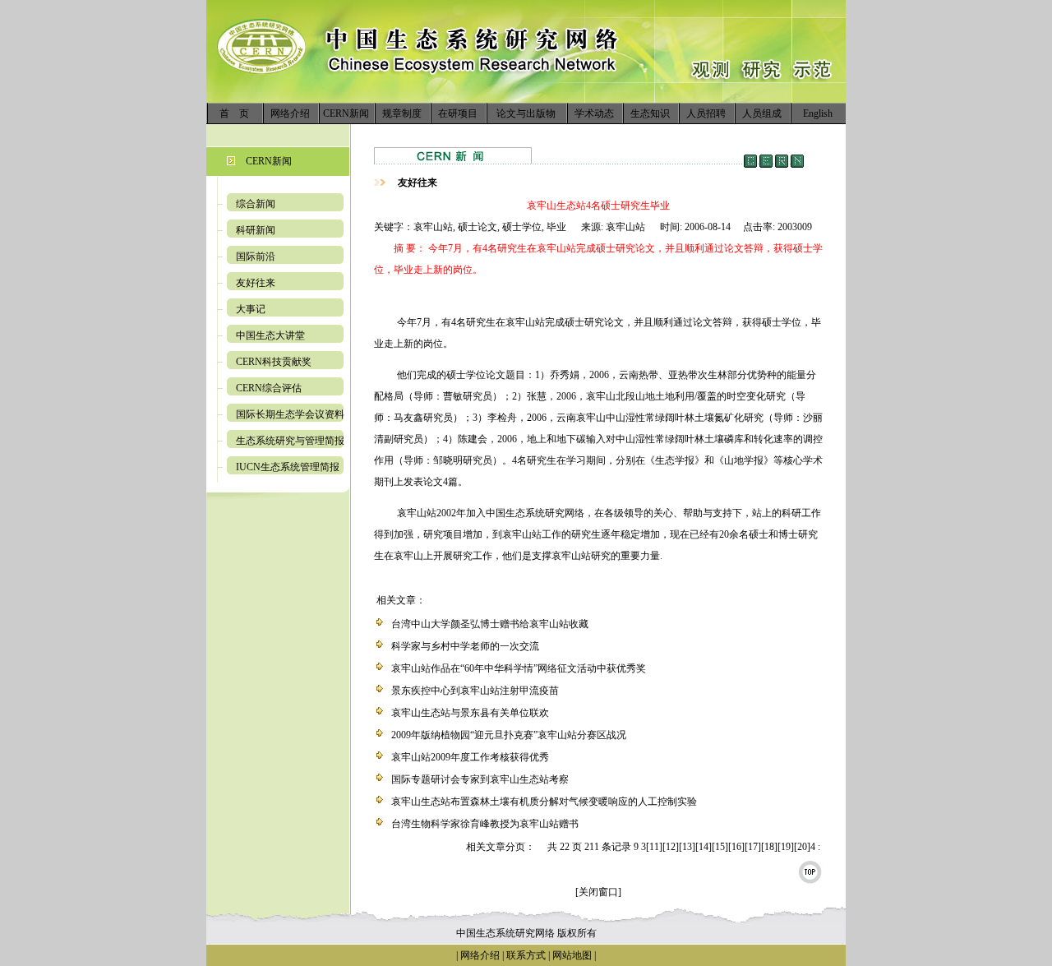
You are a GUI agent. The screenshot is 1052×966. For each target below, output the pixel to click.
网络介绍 (290, 113)
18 (769, 847)
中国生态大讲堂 (270, 335)
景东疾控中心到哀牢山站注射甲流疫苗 (475, 690)
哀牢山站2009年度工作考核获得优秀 (470, 757)
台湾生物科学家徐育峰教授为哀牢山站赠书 (485, 824)
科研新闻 (255, 230)
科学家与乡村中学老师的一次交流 (465, 646)
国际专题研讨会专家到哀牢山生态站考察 (480, 779)
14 (703, 847)
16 (736, 847)
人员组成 (762, 113)
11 (654, 847)
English (818, 113)
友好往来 (255, 283)
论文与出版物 (526, 113)
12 (671, 847)
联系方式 (525, 955)
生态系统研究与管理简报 (290, 440)
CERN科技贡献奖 (273, 361)
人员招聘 (706, 113)
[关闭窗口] (598, 892)
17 (753, 847)
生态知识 (650, 113)
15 (720, 847)
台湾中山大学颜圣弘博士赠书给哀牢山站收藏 (489, 624)
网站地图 (572, 955)
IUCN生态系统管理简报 (287, 467)
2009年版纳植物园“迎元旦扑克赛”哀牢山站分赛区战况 (508, 735)
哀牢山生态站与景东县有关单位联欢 (470, 713)
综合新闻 (255, 204)
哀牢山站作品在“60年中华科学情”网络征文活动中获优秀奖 (518, 668)
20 (802, 847)
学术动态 (594, 113)
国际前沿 (255, 256)
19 (786, 847)
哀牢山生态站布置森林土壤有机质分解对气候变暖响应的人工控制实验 (544, 801)
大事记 (250, 309)
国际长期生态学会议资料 (290, 414)
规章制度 (402, 113)
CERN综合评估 (269, 388)
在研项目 (458, 113)
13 (687, 847)
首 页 (234, 113)
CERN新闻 (346, 113)
